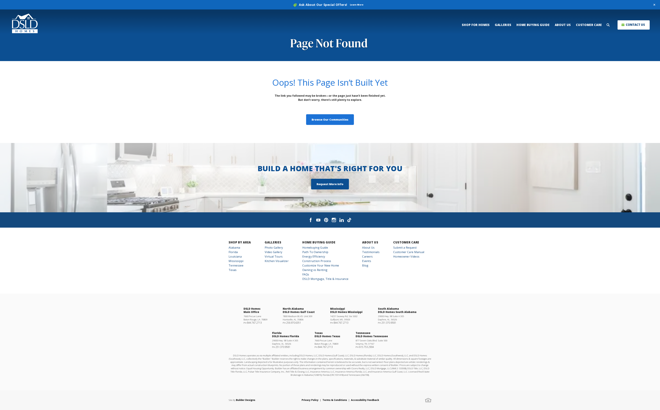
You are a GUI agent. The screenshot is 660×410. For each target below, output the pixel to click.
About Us (370, 242)
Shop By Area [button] (240, 242)
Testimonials (371, 252)
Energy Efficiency (313, 256)
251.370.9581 (388, 322)
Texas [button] (233, 270)
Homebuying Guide (315, 247)
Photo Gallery (274, 247)
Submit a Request (405, 247)
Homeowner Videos (406, 256)
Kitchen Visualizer (277, 261)
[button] (654, 5)
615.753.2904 (366, 347)
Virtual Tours (274, 256)
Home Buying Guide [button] (533, 25)
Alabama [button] (234, 247)
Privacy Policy (310, 400)
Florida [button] (233, 252)
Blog (365, 265)
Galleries (273, 242)
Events (366, 261)
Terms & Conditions (334, 400)
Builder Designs (245, 400)
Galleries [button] (503, 25)
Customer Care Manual (408, 252)
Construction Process (316, 261)
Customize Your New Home (320, 265)
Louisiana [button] (235, 256)
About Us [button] (563, 25)
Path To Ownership (315, 252)
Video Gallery (273, 252)
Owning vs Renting (314, 270)
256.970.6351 (293, 322)
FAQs (305, 274)
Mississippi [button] (236, 261)
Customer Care (406, 242)
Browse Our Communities (330, 119)
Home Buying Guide (319, 242)
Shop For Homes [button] (476, 25)
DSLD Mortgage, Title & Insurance (325, 279)
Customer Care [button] (589, 25)
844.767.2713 (254, 322)
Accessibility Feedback (365, 400)
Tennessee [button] (236, 265)
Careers (367, 256)
